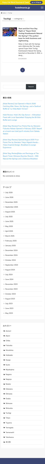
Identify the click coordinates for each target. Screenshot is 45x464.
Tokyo (8, 418)
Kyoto (8, 365)
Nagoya (9, 379)
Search (31, 87)
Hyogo (8, 360)
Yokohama (10, 437)
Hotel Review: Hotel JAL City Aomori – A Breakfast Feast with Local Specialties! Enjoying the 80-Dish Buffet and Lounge (22, 117)
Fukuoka (9, 345)
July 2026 (9, 192)
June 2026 (9, 197)
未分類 (8, 442)
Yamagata (9, 428)
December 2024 (11, 250)
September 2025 (11, 207)
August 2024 (10, 270)
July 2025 (9, 217)
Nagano (9, 374)
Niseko (8, 384)
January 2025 (10, 245)
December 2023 (11, 284)
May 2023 (9, 313)
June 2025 (9, 221)
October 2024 (10, 260)
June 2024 (9, 279)
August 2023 (10, 299)
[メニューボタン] (42, 8)
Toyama (9, 423)
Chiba (8, 341)
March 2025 (9, 236)
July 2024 (9, 274)
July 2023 (9, 303)
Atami (8, 336)
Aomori (8, 331)
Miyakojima (10, 370)
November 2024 (11, 255)
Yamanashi (10, 432)
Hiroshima (9, 350)
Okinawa (9, 394)
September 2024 (11, 265)
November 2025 (11, 202)
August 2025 (10, 212)
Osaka (8, 399)
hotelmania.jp (22, 8)
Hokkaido (9, 355)
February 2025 (11, 241)
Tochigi (8, 413)
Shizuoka (9, 408)
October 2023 (10, 294)
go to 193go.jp (36, 2)
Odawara (9, 389)
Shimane (9, 403)
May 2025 (9, 226)
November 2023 (11, 289)
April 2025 (9, 231)
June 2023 (9, 308)
